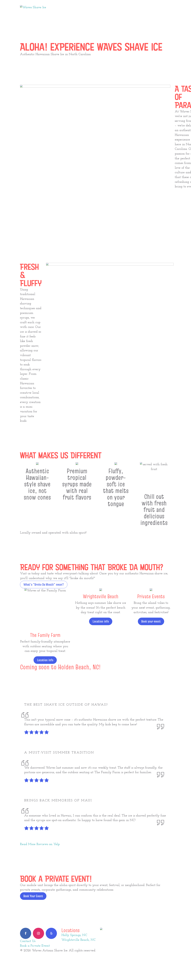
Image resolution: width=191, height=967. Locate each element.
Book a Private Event (35, 945)
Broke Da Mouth (111, 7)
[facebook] (25, 933)
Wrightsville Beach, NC (78, 940)
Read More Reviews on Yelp (40, 844)
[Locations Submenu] (93, 7)
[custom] (51, 933)
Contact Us (27, 941)
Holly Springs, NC (74, 935)
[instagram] (38, 933)
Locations (83, 7)
